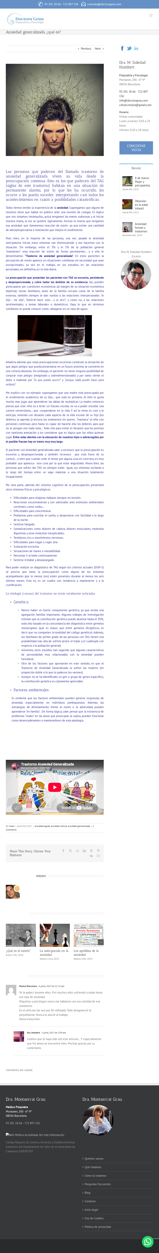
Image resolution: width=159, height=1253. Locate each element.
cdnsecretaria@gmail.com (135, 105)
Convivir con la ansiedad (16, 953)
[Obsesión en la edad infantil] (127, 201)
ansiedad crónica (59, 826)
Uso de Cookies (94, 1218)
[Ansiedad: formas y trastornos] (127, 224)
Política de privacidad (98, 1227)
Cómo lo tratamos (95, 1175)
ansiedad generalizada (79, 826)
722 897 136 (70, 4)
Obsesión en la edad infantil (141, 204)
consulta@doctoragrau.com (104, 4)
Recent (136, 168)
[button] (9, 942)
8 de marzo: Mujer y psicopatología (142, 181)
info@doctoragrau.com (133, 100)
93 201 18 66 (52, 4)
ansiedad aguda (42, 826)
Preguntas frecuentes (98, 1184)
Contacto (90, 1201)
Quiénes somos (94, 1158)
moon (12, 826)
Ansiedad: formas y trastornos (53, 953)
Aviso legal (91, 1210)
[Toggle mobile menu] (151, 15)
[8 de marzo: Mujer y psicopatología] (127, 178)
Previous (86, 48)
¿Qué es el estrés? (86, 951)
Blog (87, 1192)
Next (98, 48)
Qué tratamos (93, 1167)
